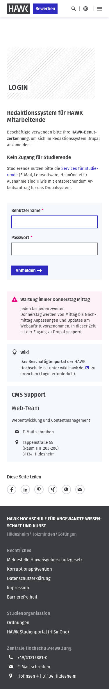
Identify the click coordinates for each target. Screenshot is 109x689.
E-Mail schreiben (38, 432)
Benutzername (25, 210)
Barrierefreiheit (22, 597)
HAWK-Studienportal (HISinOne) (38, 632)
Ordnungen (18, 622)
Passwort (20, 237)
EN (86, 8)
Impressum (18, 587)
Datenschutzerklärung (29, 578)
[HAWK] (18, 8)
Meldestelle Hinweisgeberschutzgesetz (45, 559)
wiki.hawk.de (71, 368)
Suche (73, 8)
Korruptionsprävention (29, 569)
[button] (11, 489)
